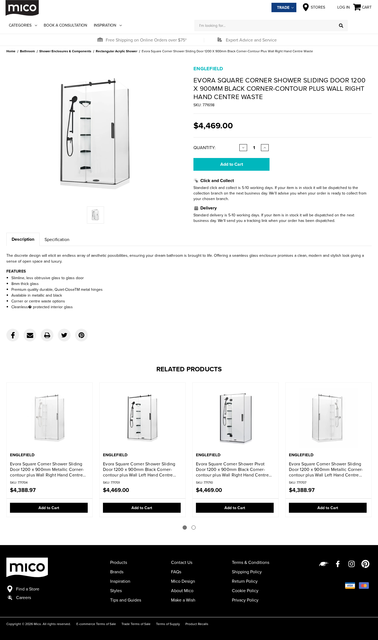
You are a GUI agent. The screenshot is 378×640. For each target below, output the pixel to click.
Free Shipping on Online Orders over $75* (146, 40)
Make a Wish (183, 600)
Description (23, 239)
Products (118, 562)
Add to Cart (48, 508)
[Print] (47, 335)
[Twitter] (64, 335)
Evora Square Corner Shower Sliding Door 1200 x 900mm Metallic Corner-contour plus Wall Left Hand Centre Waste (326, 469)
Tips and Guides (125, 600)
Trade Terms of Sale (136, 623)
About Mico (182, 590)
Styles (116, 590)
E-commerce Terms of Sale (96, 623)
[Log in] (360, 25)
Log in (343, 7)
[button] (99, 39)
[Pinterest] (81, 335)
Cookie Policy (245, 590)
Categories (20, 25)
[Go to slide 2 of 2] (193, 527)
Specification (57, 239)
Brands (116, 572)
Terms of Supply (168, 623)
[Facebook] (12, 335)
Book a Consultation (65, 25)
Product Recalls (196, 623)
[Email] (30, 335)
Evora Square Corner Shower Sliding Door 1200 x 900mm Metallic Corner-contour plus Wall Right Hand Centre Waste (47, 469)
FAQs (176, 572)
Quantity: (204, 147)
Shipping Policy (247, 572)
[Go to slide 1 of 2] (185, 527)
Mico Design (183, 581)
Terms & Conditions (250, 562)
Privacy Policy (245, 600)
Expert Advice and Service (251, 40)
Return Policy (245, 581)
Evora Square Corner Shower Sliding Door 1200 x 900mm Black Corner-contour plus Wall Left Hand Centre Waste (139, 469)
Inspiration (105, 25)
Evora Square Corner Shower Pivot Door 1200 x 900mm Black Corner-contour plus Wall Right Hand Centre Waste (232, 469)
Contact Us (181, 562)
